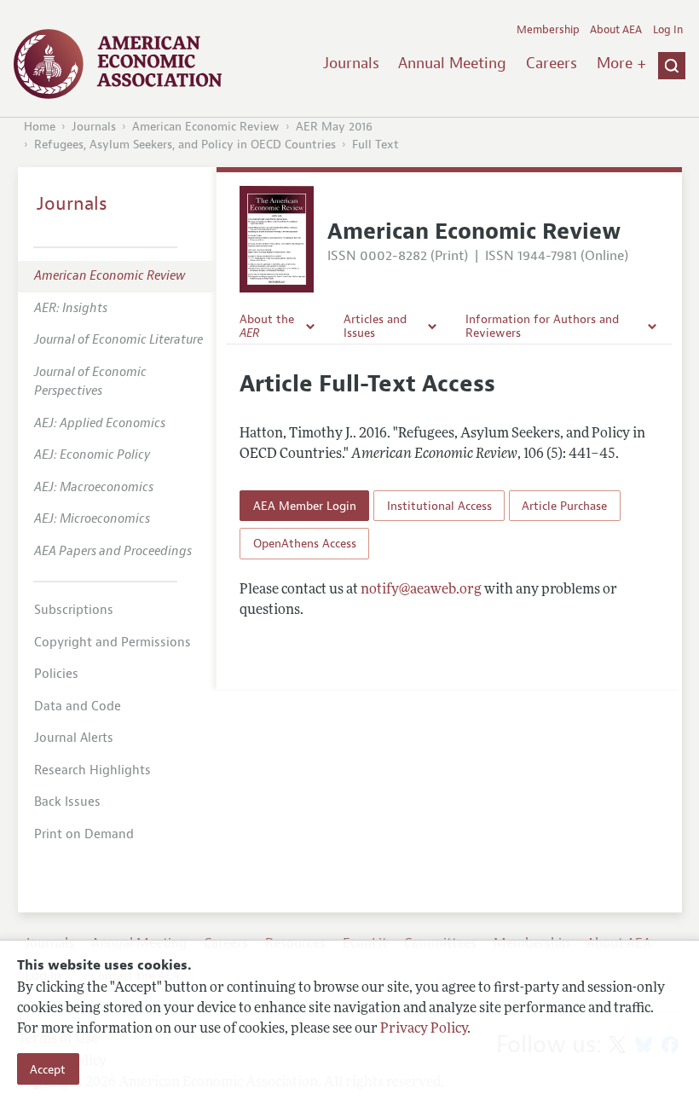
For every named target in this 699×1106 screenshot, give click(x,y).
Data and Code (77, 706)
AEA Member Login (304, 505)
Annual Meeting (452, 63)
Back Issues (67, 802)
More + (621, 63)
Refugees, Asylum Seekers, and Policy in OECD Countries (185, 144)
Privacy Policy (423, 1029)
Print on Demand (84, 834)
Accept (48, 1069)
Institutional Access (439, 505)
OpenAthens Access (304, 543)
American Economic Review (206, 126)
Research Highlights (92, 770)
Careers (551, 63)
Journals (351, 63)
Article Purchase (564, 505)
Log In (668, 30)
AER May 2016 (334, 126)
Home (39, 126)
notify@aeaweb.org (421, 590)
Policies (56, 674)
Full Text (375, 144)
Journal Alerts (73, 738)
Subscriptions (73, 610)
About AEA (616, 30)
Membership (548, 30)
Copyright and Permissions (112, 642)
